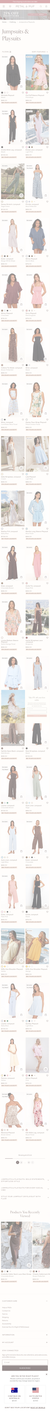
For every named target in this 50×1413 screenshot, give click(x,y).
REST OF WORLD (38, 1408)
